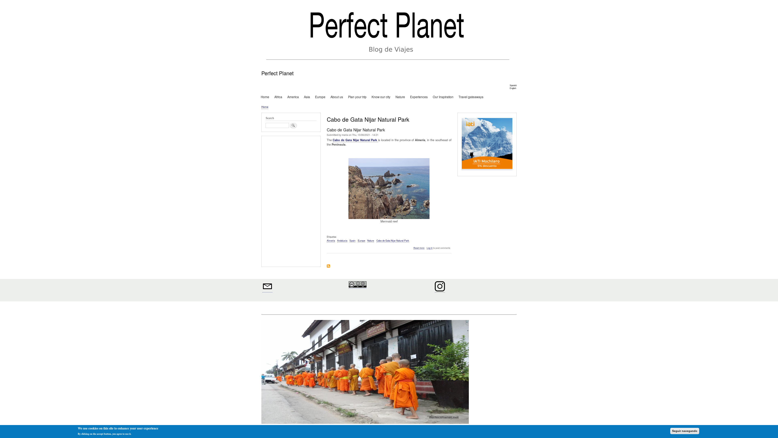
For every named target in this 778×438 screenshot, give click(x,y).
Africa (278, 96)
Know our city (381, 96)
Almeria (331, 240)
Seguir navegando (684, 431)
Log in (430, 247)
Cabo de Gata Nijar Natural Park (392, 240)
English (513, 88)
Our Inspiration (443, 96)
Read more (419, 248)
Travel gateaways (470, 96)
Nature (400, 96)
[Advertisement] (291, 202)
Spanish (513, 85)
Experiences (419, 96)
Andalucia (342, 240)
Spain (352, 240)
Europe (320, 96)
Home (265, 96)
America (293, 96)
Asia (307, 96)
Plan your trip (357, 96)
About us (336, 96)
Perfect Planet (277, 73)
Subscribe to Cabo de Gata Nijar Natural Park (328, 266)
